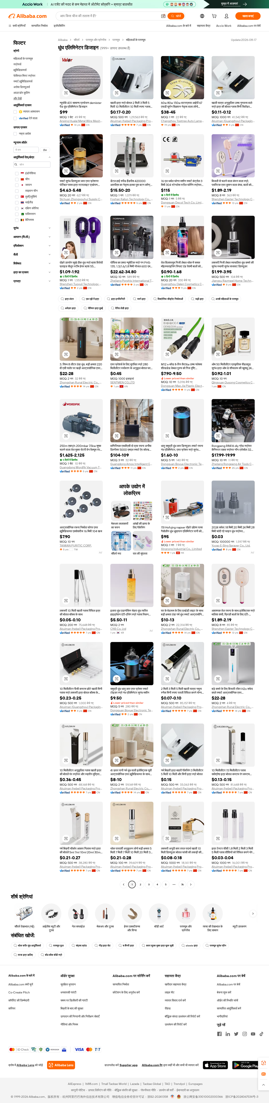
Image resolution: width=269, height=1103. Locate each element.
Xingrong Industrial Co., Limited (181, 549)
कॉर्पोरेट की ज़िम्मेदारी (18, 1000)
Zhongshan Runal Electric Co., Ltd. (81, 382)
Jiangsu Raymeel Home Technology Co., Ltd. (233, 280)
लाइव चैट (169, 992)
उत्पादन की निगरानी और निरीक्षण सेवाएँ (80, 1016)
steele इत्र (192, 945)
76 (182, 884)
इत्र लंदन (69, 299)
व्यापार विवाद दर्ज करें (175, 1000)
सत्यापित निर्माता (121, 984)
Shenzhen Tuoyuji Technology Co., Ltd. (81, 284)
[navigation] (32, 462)
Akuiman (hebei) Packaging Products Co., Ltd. (131, 121)
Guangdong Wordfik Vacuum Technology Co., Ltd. (81, 467)
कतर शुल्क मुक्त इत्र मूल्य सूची (160, 945)
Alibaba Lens (25, 1065)
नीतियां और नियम (69, 1024)
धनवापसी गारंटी (68, 992)
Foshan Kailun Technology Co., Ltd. (131, 199)
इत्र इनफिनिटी (118, 299)
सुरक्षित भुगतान (68, 984)
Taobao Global (152, 1084)
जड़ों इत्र (199, 299)
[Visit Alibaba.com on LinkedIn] (227, 1033)
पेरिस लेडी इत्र (122, 308)
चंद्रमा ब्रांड (81, 945)
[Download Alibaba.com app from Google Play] (246, 1065)
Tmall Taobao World (114, 1084)
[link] (263, 1062)
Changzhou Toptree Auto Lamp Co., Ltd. (182, 121)
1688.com (91, 1084)
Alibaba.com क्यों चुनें (20, 984)
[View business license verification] (172, 1097)
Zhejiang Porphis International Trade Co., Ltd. (131, 280)
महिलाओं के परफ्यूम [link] (135, 40)
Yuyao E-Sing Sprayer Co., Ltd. (231, 545)
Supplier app (129, 1065)
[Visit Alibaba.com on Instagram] (244, 1033)
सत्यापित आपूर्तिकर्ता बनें (229, 1008)
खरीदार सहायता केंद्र (175, 984)
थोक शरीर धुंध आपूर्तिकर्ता (29, 945)
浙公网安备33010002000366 (203, 1096)
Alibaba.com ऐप (152, 1065)
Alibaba (62, 40)
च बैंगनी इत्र (128, 945)
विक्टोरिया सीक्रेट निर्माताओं (170, 299)
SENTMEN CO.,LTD (122, 382)
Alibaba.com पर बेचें (228, 984)
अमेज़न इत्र (70, 308)
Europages (196, 1084)
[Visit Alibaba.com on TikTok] (261, 1033)
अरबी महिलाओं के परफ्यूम (227, 299)
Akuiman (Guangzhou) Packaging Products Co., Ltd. (233, 121)
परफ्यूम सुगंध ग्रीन (218, 945)
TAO (167, 1084)
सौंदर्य (76, 40)
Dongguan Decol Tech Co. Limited (182, 202)
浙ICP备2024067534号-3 (241, 1096)
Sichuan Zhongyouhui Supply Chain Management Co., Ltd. (81, 199)
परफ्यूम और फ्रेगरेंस (96, 40)
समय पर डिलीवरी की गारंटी (74, 1000)
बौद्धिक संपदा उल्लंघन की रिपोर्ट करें (182, 1016)
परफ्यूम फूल (58, 945)
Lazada (134, 1084)
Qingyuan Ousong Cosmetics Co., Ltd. (233, 382)
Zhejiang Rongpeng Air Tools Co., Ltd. (233, 464)
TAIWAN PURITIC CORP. (76, 545)
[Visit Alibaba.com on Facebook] (219, 1033)
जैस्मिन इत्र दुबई (95, 308)
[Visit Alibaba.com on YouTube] (253, 1033)
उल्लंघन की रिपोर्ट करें (176, 1024)
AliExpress (74, 1084)
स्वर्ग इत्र (141, 299)
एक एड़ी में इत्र (92, 299)
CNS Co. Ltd (118, 628)
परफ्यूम (116, 40)
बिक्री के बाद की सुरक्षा (72, 1008)
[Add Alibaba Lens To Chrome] (61, 1065)
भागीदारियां (222, 1016)
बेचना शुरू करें (224, 992)
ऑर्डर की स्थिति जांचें (227, 1000)
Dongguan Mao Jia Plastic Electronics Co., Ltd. (182, 385)
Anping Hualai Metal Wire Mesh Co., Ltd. (81, 121)
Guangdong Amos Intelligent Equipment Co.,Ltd (131, 464)
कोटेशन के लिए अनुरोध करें (126, 992)
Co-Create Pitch (19, 992)
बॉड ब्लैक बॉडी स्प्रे (53, 954)
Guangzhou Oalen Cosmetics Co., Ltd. (182, 284)
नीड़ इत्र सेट (105, 945)
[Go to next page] (191, 884)
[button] (163, 16)
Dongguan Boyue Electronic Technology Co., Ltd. (182, 464)
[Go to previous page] (123, 884)
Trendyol (179, 1084)
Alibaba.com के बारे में (21, 975)
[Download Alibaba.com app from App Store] (215, 1065)
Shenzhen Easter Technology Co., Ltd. (233, 199)
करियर (11, 1008)
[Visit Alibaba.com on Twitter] (236, 1033)
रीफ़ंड (168, 1008)
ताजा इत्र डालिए (25, 954)
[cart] (215, 16)
